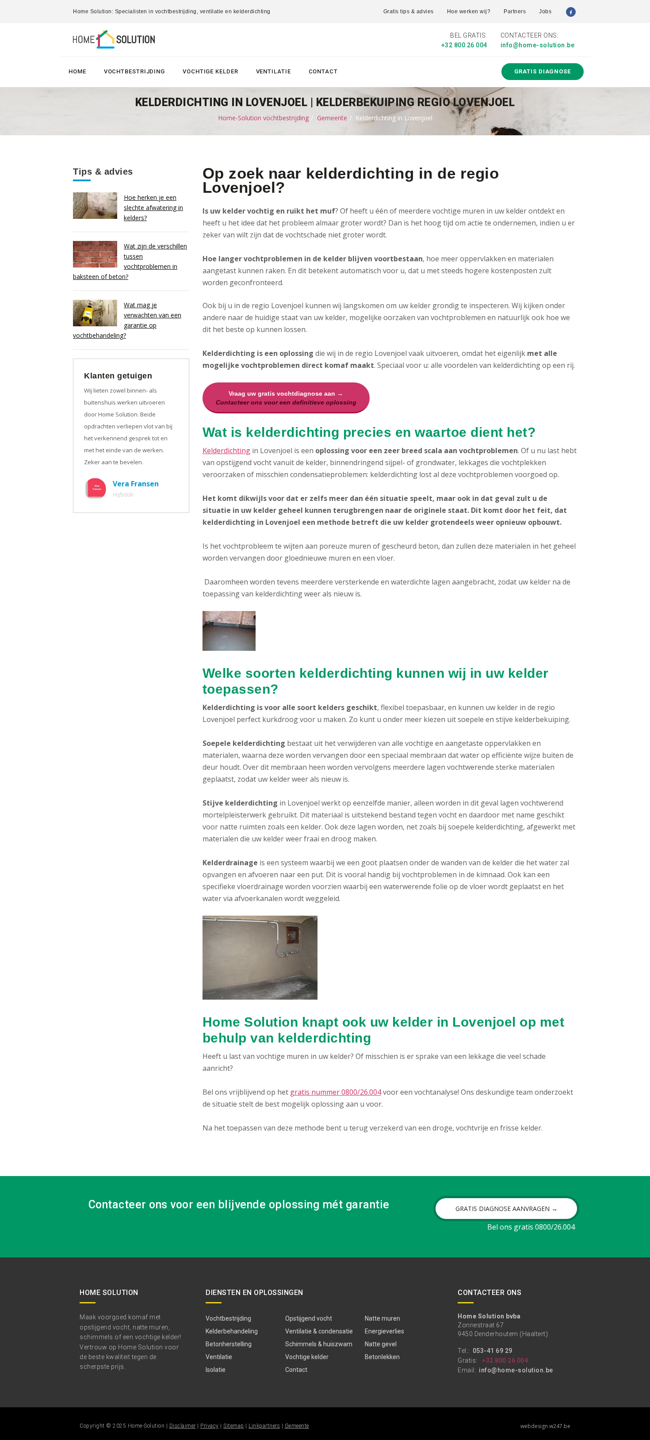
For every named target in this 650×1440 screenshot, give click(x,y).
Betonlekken (382, 1356)
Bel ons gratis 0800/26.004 (531, 1227)
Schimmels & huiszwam (318, 1344)
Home (77, 71)
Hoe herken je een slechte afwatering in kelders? (153, 207)
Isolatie (216, 1369)
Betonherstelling (229, 1344)
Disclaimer (182, 1426)
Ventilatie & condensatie (319, 1331)
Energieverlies (384, 1331)
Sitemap (233, 1426)
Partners (515, 11)
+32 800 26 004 (464, 45)
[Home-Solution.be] (114, 41)
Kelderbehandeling (232, 1331)
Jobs (545, 11)
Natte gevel (381, 1344)
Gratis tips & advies (408, 11)
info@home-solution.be (538, 45)
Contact (323, 71)
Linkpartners (264, 1426)
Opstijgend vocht (308, 1318)
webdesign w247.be (545, 1426)
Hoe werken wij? (469, 11)
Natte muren (382, 1318)
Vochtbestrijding (134, 71)
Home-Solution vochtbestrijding (263, 118)
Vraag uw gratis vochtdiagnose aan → (286, 398)
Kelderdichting (226, 450)
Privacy (209, 1426)
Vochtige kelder (210, 71)
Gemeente (332, 118)
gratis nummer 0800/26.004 (335, 1092)
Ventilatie (273, 71)
